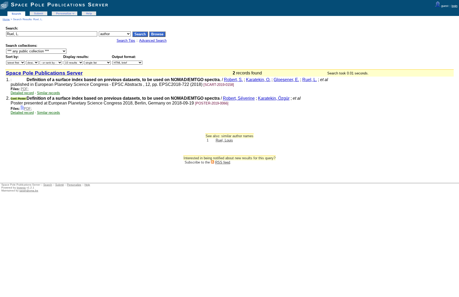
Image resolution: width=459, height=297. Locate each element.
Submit (38, 13)
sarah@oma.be (28, 190)
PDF (24, 89)
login (454, 5)
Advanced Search (153, 41)
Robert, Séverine (239, 98)
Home (6, 19)
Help (89, 13)
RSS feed (222, 162)
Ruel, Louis (224, 140)
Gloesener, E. (286, 79)
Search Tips (126, 41)
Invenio (21, 187)
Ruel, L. (309, 79)
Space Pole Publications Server (60, 4)
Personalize (63, 13)
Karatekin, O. (258, 79)
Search (16, 13)
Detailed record (22, 93)
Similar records (48, 93)
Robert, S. (233, 79)
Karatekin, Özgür (274, 98)
